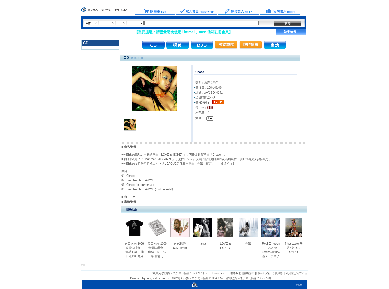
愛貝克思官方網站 (296, 273)
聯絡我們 (235, 273)
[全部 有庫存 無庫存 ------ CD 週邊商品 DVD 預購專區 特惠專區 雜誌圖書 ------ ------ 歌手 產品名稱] (171, 23)
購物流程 (248, 273)
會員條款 (277, 273)
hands (203, 243)
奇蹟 (248, 243)
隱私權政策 (263, 273)
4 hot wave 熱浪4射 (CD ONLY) (294, 248)
